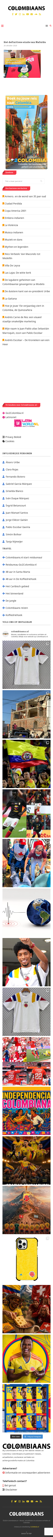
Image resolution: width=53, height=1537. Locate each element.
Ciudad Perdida (13, 203)
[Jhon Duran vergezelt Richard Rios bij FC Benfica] (26, 1061)
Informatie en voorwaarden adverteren (27, 1472)
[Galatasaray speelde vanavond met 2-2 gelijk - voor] (26, 813)
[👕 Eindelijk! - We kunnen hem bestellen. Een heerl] (26, 1012)
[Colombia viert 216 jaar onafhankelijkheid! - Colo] (26, 1111)
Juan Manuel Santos (17, 512)
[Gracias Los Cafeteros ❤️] (26, 1160)
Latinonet (10, 417)
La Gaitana (10, 298)
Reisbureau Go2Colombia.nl (21, 564)
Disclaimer (11, 1489)
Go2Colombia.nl (14, 413)
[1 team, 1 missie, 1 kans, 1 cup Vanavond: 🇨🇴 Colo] (26, 1210)
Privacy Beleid (13, 437)
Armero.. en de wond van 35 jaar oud (25, 196)
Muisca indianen (14, 232)
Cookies (9, 441)
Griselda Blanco (14, 491)
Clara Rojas (12, 469)
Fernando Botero (15, 476)
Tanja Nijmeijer (14, 541)
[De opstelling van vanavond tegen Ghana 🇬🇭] (26, 1408)
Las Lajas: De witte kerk (18, 272)
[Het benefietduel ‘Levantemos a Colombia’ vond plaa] (26, 764)
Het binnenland (14, 593)
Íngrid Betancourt (16, 505)
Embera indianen (14, 218)
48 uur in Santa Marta (18, 571)
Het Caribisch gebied (17, 586)
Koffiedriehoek (14, 615)
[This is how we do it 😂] (26, 1309)
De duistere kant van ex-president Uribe (27, 291)
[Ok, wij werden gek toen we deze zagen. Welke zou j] (26, 1259)
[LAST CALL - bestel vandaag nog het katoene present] (26, 962)
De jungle (11, 600)
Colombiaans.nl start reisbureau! (24, 557)
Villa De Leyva (12, 265)
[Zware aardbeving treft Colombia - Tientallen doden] (26, 912)
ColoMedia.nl (34, 1527)
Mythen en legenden (16, 246)
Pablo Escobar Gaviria (18, 527)
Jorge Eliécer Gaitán (17, 520)
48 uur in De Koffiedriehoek (21, 579)
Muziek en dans (13, 239)
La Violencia (11, 225)
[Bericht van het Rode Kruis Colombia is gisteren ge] (26, 863)
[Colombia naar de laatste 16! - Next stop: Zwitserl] (26, 1359)
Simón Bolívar (13, 534)
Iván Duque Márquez (17, 498)
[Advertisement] (26, 374)
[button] (47, 3)
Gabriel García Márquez (19, 483)
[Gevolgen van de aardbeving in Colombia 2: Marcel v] (26, 714)
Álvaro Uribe (13, 462)
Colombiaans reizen (17, 608)
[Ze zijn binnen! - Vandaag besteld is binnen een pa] (26, 665)
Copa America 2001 (15, 210)
